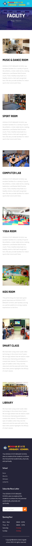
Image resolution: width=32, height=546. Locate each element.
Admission (5, 479)
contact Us (5, 482)
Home (12, 21)
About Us (5, 476)
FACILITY (16, 16)
